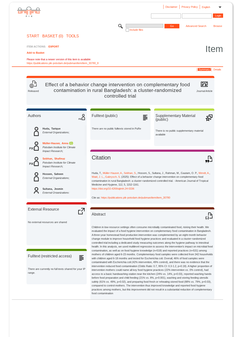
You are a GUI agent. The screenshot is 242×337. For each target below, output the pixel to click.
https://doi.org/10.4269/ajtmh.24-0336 (113, 188)
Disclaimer (171, 6)
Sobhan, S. (130, 173)
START (33, 36)
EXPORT (53, 46)
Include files (136, 29)
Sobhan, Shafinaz (54, 158)
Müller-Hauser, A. (112, 173)
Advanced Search (196, 26)
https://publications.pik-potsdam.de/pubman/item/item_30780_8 (63, 63)
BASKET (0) (52, 36)
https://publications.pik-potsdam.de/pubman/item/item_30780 (135, 197)
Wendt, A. (204, 173)
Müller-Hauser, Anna (55, 143)
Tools (72, 36)
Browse (217, 26)
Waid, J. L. (98, 176)
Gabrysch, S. (113, 176)
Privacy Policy (190, 6)
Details (217, 69)
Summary (204, 69)
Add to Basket (35, 52)
